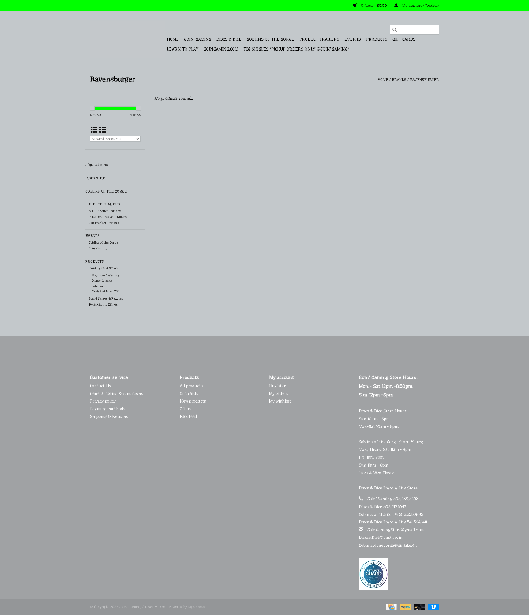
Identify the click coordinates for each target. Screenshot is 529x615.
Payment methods (108, 408)
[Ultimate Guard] (399, 574)
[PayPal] (405, 607)
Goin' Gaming (197, 39)
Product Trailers (319, 39)
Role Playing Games (103, 304)
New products (193, 401)
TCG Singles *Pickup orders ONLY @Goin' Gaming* (296, 49)
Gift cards (403, 39)
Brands (399, 79)
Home (173, 39)
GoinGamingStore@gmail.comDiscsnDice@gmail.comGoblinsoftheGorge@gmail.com (391, 537)
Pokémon (98, 286)
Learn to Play (182, 49)
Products (376, 39)
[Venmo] (432, 607)
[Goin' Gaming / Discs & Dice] (127, 39)
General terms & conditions (116, 393)
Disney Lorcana (102, 280)
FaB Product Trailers (104, 223)
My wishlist (280, 401)
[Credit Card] (391, 607)
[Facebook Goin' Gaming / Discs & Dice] (248, 350)
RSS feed (188, 416)
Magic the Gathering (105, 275)
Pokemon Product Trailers (108, 217)
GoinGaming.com (221, 49)
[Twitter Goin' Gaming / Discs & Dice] (259, 350)
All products (191, 385)
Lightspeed (196, 607)
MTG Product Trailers (105, 211)
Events (352, 39)
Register (277, 385)
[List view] (102, 130)
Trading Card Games (103, 268)
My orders (278, 393)
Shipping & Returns (109, 416)
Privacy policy (103, 401)
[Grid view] (94, 130)
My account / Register (420, 5)
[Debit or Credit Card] (419, 607)
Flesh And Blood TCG (105, 291)
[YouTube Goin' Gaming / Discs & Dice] (270, 350)
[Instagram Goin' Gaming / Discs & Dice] (281, 350)
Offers (186, 408)
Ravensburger (424, 79)
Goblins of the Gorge (270, 39)
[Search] (394, 30)
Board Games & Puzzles (106, 299)
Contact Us (100, 385)
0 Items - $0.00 (374, 5)
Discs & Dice (229, 39)
